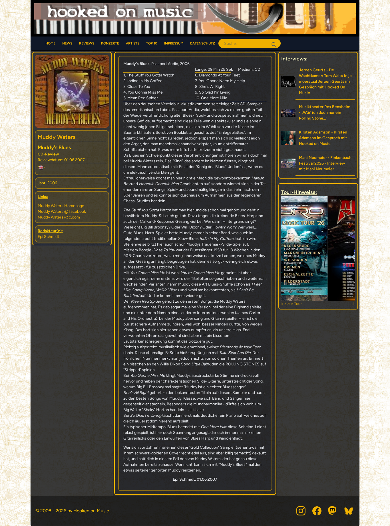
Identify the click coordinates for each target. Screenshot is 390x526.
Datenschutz (202, 43)
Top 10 (151, 43)
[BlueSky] (349, 511)
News (67, 43)
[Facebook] (317, 511)
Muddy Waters (56, 136)
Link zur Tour (318, 303)
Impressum (173, 43)
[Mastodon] (333, 511)
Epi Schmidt (48, 236)
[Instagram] (301, 511)
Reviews (86, 43)
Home (50, 43)
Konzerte (110, 43)
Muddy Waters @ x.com (59, 217)
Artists (132, 43)
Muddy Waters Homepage (61, 205)
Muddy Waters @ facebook (62, 211)
